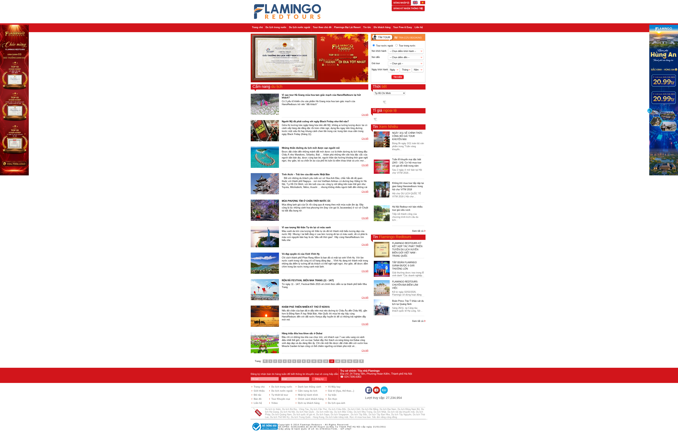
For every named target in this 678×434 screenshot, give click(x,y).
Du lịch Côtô (354, 409)
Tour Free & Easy (402, 27)
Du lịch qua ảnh (336, 403)
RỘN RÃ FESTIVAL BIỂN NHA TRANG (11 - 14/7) (308, 280)
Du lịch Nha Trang (363, 412)
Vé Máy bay (334, 386)
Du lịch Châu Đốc (337, 409)
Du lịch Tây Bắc (359, 414)
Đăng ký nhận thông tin (408, 8)
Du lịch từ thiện (273, 409)
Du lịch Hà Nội (287, 412)
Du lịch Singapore (340, 414)
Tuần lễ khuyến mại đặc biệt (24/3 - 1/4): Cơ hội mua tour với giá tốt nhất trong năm (406, 162)
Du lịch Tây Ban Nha (379, 414)
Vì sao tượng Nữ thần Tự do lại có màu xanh (306, 227)
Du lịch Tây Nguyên (401, 414)
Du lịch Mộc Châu (343, 412)
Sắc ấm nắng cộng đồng (384, 417)
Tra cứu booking (410, 37)
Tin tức (367, 27)
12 (326, 361)
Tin (385, 126)
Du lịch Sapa (322, 414)
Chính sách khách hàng (311, 399)
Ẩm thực (332, 399)
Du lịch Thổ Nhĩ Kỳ (280, 417)
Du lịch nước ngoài (299, 27)
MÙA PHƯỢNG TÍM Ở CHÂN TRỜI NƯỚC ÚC (306, 201)
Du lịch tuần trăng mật (337, 417)
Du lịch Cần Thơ (318, 409)
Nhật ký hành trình (308, 395)
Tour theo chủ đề (322, 27)
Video (274, 403)
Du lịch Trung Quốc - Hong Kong (307, 417)
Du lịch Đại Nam (388, 409)
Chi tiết (365, 115)
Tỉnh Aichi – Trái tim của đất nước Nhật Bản (306, 174)
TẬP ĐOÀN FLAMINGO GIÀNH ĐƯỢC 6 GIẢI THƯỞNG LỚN (404, 265)
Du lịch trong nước (276, 27)
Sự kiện (332, 395)
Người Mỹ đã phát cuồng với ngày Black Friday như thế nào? (315, 121)
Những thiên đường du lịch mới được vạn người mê (311, 148)
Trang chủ (257, 27)
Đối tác (257, 395)
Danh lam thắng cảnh (309, 386)
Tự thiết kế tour (279, 395)
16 (350, 361)
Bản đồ (257, 399)
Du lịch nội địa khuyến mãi (401, 412)
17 (356, 361)
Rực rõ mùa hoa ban (360, 417)
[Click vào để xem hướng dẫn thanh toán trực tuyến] (264, 431)
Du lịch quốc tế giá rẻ (304, 414)
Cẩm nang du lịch (307, 390)
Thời (380, 86)
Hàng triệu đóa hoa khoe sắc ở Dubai (302, 333)
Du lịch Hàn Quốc (305, 412)
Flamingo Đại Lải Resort (347, 27)
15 (344, 361)
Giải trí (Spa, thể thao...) (341, 390)
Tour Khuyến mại (280, 399)
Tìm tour (384, 37)
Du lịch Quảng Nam (282, 414)
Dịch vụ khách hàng (309, 403)
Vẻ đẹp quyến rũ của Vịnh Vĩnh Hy (301, 254)
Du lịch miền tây (324, 412)
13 (332, 361)
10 (314, 361)
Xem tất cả (418, 231)
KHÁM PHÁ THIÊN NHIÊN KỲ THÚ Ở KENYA (306, 307)
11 (320, 361)
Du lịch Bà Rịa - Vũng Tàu (295, 409)
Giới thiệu (259, 390)
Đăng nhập (400, 3)
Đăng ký (319, 379)
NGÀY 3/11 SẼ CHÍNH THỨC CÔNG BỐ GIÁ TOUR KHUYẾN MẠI (407, 136)
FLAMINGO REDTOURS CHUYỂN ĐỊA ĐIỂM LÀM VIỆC (405, 284)
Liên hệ (419, 27)
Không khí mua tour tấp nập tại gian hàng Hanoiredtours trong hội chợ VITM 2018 (408, 186)
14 (338, 361)
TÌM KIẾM (397, 77)
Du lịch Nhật (380, 412)
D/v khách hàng (382, 27)
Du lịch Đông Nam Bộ (409, 409)
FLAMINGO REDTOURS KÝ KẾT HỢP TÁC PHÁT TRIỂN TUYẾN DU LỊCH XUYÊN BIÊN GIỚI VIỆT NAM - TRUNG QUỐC (407, 249)
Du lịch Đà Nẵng (370, 409)
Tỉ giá (385, 110)
